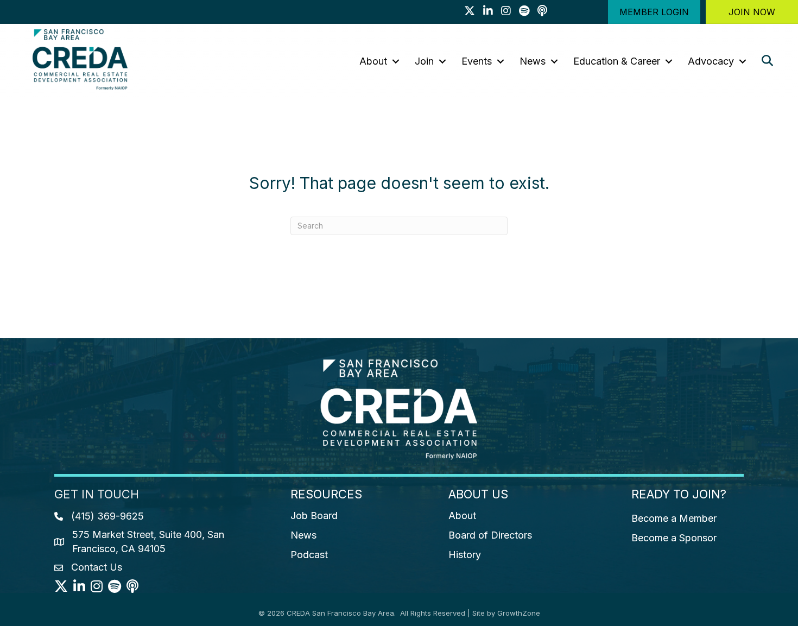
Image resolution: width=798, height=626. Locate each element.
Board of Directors (490, 535)
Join (424, 61)
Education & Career (616, 61)
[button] (654, 12)
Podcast (309, 554)
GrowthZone (518, 613)
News (533, 61)
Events (476, 61)
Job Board (314, 515)
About (373, 61)
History (464, 554)
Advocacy (711, 61)
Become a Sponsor (674, 537)
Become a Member (674, 518)
